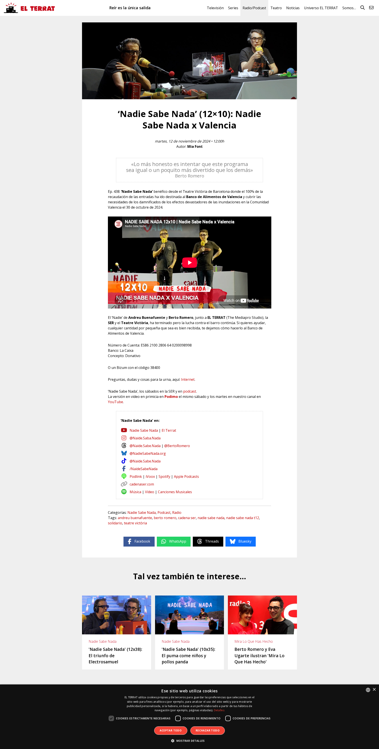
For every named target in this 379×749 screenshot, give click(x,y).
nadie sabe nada (211, 517)
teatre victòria (135, 523)
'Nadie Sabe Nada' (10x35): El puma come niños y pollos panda (188, 655)
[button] (189, 741)
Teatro (276, 7)
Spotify (164, 476)
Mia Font (195, 146)
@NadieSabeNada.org (148, 453)
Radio (176, 512)
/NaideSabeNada (143, 468)
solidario (115, 523)
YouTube (115, 401)
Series (233, 7)
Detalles (219, 710)
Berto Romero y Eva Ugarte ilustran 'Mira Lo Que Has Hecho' (259, 655)
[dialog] (189, 716)
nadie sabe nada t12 (242, 517)
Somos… (349, 7)
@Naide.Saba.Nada (145, 438)
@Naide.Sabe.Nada (145, 445)
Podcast (163, 512)
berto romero (165, 517)
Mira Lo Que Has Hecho (253, 641)
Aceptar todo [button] (171, 730)
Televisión (215, 7)
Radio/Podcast (254, 7)
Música (135, 491)
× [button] (374, 689)
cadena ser (187, 517)
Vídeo (149, 491)
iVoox (150, 476)
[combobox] (368, 690)
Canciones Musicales (175, 491)
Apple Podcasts (186, 476)
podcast (189, 391)
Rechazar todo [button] (208, 730)
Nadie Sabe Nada (144, 430)
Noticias (293, 7)
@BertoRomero (177, 445)
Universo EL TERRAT (321, 7)
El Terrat (169, 430)
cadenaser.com (142, 484)
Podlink (136, 476)
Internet (188, 379)
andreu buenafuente (135, 517)
